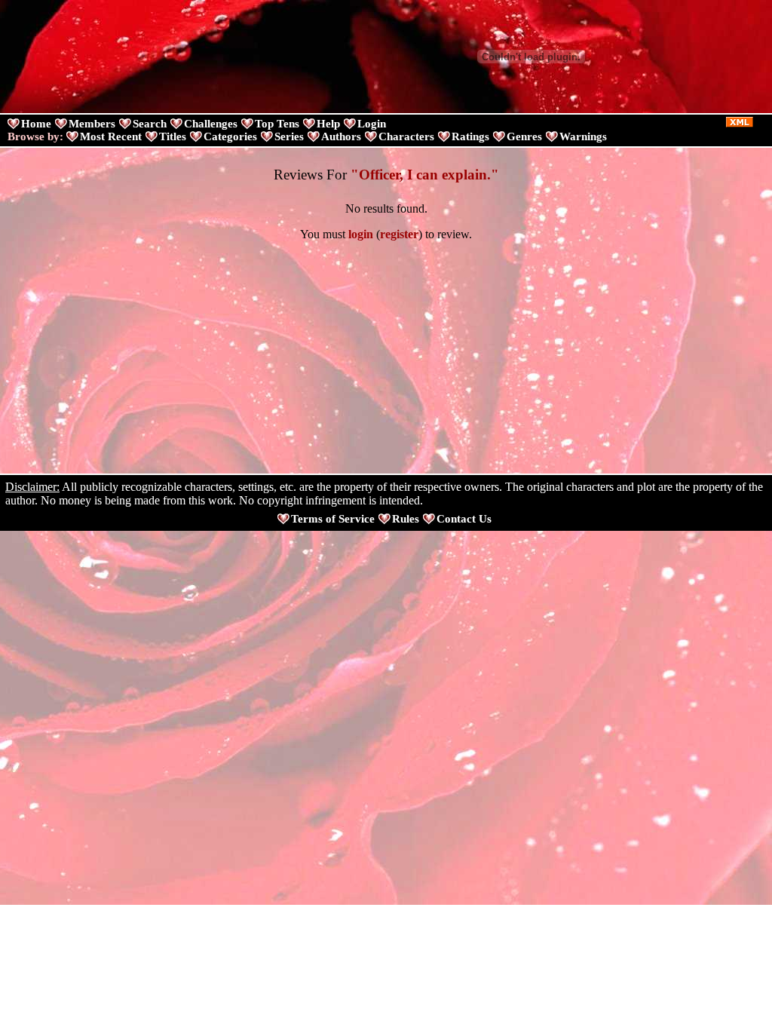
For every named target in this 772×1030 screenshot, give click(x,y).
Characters (406, 136)
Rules (405, 519)
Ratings (470, 136)
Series (289, 136)
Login (371, 124)
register (399, 234)
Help (328, 124)
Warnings (583, 136)
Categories (230, 136)
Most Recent (111, 136)
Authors (341, 136)
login (360, 234)
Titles (172, 136)
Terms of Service (333, 519)
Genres (524, 136)
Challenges (210, 124)
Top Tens (277, 124)
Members (92, 124)
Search (150, 124)
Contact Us (464, 519)
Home (36, 124)
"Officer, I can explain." (425, 174)
